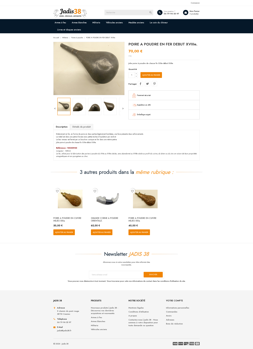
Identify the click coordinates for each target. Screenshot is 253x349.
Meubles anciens (136, 22)
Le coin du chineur (159, 22)
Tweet (147, 83)
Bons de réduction (174, 323)
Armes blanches (79, 22)
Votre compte (174, 300)
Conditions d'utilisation (138, 311)
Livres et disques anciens (69, 29)
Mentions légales (136, 307)
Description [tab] (61, 126)
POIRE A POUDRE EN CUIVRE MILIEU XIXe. (67, 219)
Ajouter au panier (151, 75)
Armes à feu (60, 22)
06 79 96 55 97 (171, 14)
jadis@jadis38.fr (64, 330)
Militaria (96, 22)
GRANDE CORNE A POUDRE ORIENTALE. (104, 219)
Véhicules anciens (114, 22)
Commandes (171, 311)
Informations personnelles (177, 307)
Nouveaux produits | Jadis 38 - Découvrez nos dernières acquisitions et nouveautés (104, 310)
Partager (140, 83)
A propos (132, 315)
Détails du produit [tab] (81, 126)
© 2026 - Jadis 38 (60, 343)
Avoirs (168, 315)
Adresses (170, 319)
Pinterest (154, 83)
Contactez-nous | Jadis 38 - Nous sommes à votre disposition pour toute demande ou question (143, 322)
